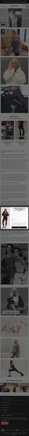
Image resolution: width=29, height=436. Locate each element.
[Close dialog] (27, 208)
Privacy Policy (25, 225)
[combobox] (13, 219)
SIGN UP (19, 227)
